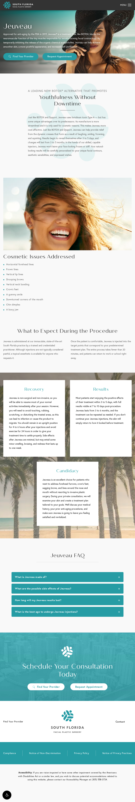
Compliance (9, 753)
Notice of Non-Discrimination (45, 753)
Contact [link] (120, 721)
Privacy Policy (81, 753)
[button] (6, 795)
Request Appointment (59, 56)
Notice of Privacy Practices (117, 753)
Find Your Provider (23, 56)
